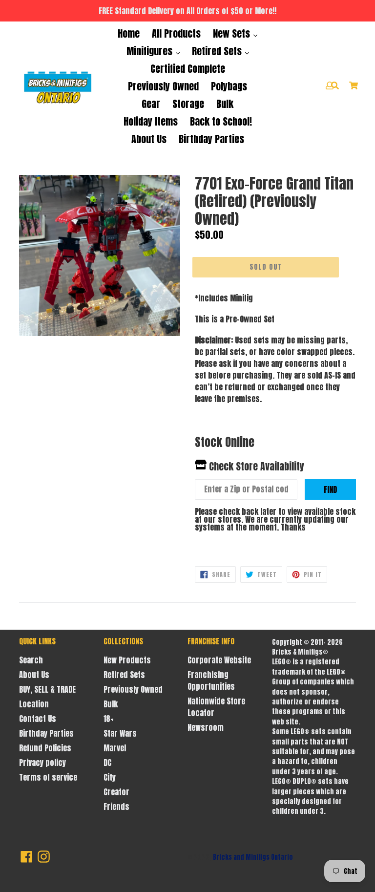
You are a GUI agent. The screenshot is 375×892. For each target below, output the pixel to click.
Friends (116, 806)
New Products (127, 660)
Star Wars (120, 733)
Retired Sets (218, 51)
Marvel (115, 748)
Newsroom (206, 727)
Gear (151, 103)
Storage (188, 103)
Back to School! (221, 121)
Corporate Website (219, 660)
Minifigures (150, 51)
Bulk (224, 103)
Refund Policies (45, 748)
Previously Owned (163, 86)
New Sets (232, 33)
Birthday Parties (211, 139)
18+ (109, 718)
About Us (149, 139)
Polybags (229, 86)
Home (129, 33)
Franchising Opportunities (211, 680)
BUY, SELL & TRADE (47, 689)
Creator (116, 792)
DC (107, 762)
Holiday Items (151, 121)
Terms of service (48, 777)
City (110, 777)
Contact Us (37, 718)
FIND (330, 489)
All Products (176, 33)
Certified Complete (187, 68)
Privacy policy (42, 762)
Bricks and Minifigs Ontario (253, 857)
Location (34, 704)
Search (31, 660)
